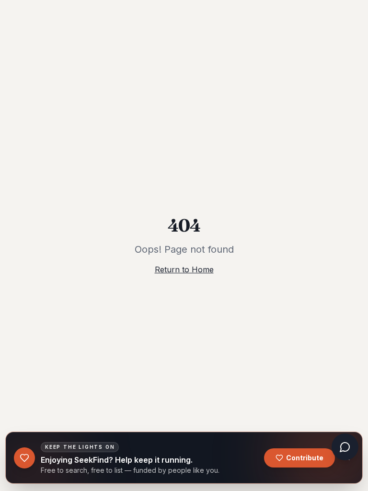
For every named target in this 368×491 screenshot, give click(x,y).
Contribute (304, 458)
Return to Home (184, 269)
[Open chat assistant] (345, 446)
